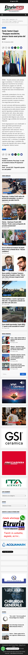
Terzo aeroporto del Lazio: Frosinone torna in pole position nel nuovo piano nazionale (6, 366)
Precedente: (13, 160)
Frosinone (5, 243)
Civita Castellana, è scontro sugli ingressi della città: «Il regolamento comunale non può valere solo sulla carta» (13, 301)
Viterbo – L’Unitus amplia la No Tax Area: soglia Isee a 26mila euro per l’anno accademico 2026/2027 (17, 634)
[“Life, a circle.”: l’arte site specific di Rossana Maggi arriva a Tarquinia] (5, 619)
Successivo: (13, 167)
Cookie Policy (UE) (8, 648)
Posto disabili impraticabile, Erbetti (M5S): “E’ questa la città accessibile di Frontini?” (13, 325)
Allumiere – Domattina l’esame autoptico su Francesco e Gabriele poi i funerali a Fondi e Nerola (6, 349)
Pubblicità (16, 648)
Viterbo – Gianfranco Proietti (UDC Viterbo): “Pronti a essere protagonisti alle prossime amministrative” (13, 224)
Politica (4, 27)
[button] (2, 14)
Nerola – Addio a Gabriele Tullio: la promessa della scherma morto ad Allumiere (6, 340)
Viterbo (5, 192)
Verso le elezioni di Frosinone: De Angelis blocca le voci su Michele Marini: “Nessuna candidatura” (13, 249)
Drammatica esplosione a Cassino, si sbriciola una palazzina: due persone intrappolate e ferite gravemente (6, 357)
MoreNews (13, 653)
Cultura (4, 612)
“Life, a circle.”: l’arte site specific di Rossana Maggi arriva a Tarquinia (18, 617)
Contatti (22, 648)
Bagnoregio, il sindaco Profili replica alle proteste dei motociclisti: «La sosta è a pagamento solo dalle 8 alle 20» (13, 198)
